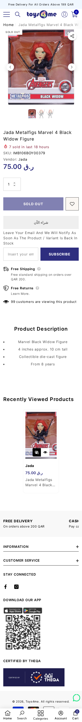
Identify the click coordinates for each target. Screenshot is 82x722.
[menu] (6, 14)
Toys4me (32, 701)
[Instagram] (16, 586)
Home (8, 25)
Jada (22, 159)
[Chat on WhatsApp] (76, 696)
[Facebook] (5, 586)
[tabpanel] (41, 451)
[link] (7, 715)
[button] (17, 14)
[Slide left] (10, 67)
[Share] (72, 36)
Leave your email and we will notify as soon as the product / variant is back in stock (40, 238)
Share (72, 36)
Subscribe (59, 254)
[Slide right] (71, 67)
